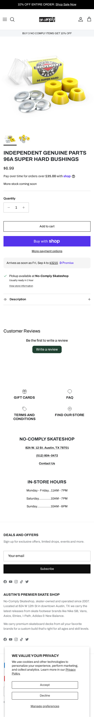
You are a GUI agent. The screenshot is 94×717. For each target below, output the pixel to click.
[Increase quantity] (25, 207)
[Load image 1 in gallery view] (47, 83)
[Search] (14, 19)
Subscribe (47, 568)
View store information (21, 286)
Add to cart (47, 226)
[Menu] (5, 19)
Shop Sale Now (66, 4)
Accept (45, 685)
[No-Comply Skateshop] (47, 19)
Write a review (47, 349)
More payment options (47, 251)
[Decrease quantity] (7, 207)
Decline (45, 695)
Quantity (9, 198)
